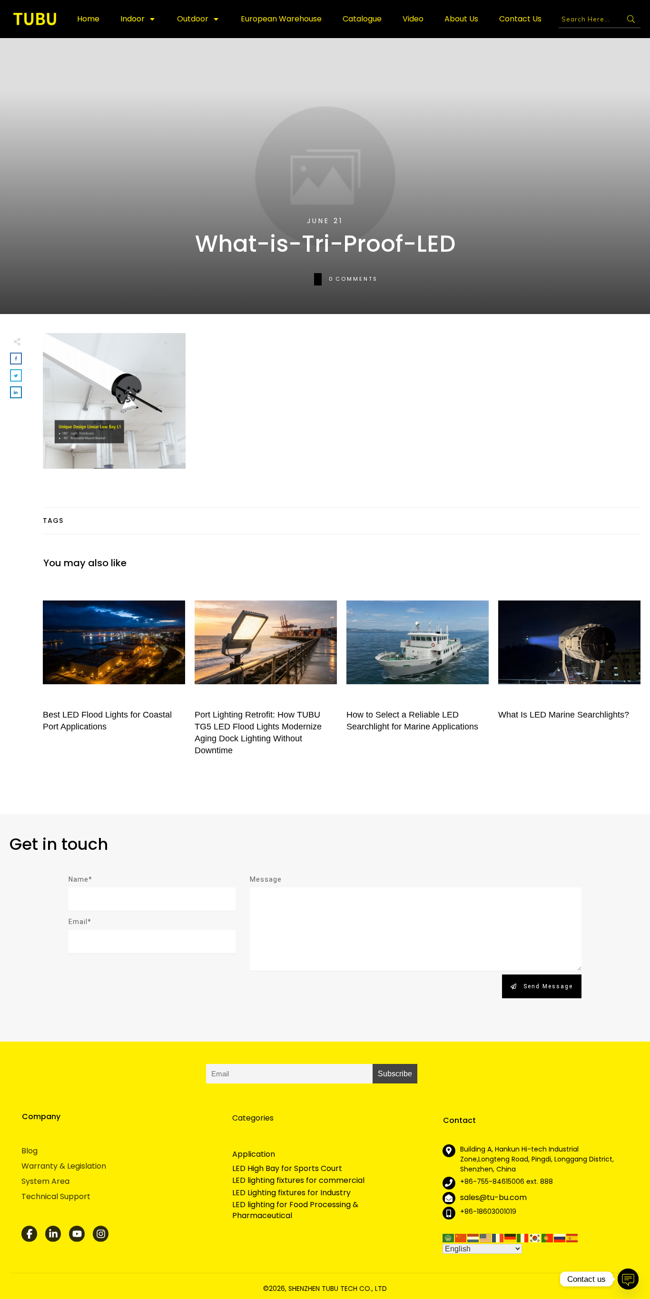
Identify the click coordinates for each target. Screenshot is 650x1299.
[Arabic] (449, 1237)
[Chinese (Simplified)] (461, 1237)
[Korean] (535, 1237)
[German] (510, 1237)
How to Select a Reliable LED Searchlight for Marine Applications (417, 673)
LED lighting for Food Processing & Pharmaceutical (295, 1210)
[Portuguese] (548, 1237)
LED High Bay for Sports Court (287, 1168)
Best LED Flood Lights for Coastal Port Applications (114, 673)
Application (253, 1154)
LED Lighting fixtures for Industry (291, 1193)
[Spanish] (572, 1237)
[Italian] (523, 1237)
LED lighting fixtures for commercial (298, 1180)
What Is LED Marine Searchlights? (569, 673)
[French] (498, 1237)
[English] (486, 1237)
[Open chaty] (628, 1279)
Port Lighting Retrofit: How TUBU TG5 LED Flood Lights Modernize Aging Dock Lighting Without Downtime (266, 673)
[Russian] (560, 1237)
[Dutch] (473, 1237)
